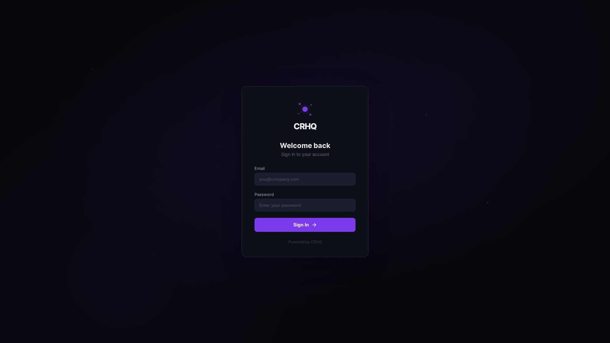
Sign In (301, 224)
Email (259, 168)
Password (264, 194)
